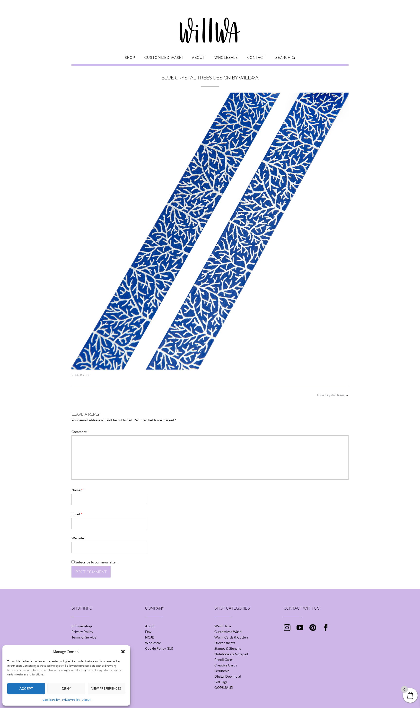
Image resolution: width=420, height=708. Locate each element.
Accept (26, 689)
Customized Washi (163, 58)
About (86, 699)
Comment (80, 432)
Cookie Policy (51, 699)
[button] (123, 651)
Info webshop (81, 626)
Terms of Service (83, 637)
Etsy (148, 632)
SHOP (130, 58)
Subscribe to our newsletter (96, 562)
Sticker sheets (224, 643)
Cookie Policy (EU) (159, 648)
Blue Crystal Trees (333, 395)
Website (77, 538)
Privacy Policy (71, 699)
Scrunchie (221, 671)
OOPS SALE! (223, 687)
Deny (66, 689)
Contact (256, 58)
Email (76, 514)
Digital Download (227, 676)
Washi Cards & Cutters (231, 637)
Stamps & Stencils (227, 648)
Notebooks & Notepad (231, 654)
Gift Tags (220, 682)
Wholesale (226, 58)
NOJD (150, 637)
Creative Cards (225, 665)
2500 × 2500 (80, 375)
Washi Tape (222, 626)
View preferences (106, 688)
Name (77, 490)
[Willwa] (210, 22)
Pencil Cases (223, 659)
